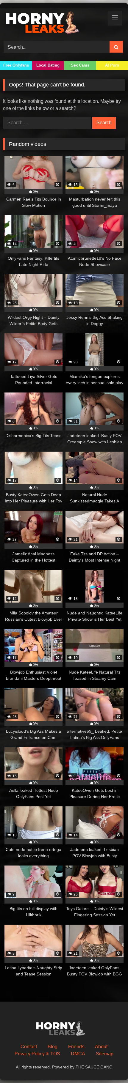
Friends (76, 1046)
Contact (29, 1046)
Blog (52, 1046)
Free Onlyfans (16, 65)
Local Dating (48, 65)
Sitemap (104, 1053)
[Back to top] (109, 1065)
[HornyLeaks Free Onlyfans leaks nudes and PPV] (52, 24)
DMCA (78, 1053)
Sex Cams (80, 65)
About (101, 1046)
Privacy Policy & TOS (37, 1053)
